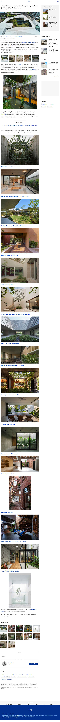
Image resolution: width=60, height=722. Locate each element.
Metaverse (50, 106)
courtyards (24, 42)
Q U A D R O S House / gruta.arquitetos (10, 167)
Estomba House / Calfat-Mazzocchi (9, 454)
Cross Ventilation (29, 674)
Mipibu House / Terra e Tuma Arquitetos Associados (13, 542)
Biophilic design (4, 114)
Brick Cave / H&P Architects (8, 474)
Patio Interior (31, 676)
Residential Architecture (22, 676)
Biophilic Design (20, 674)
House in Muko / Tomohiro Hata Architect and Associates (15, 196)
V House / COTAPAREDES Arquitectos (10, 571)
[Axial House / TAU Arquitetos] (45, 11)
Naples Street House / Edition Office (10, 255)
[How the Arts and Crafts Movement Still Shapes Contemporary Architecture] (44, 72)
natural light (19, 64)
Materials (44, 106)
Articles (8, 674)
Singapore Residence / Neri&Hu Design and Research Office (15, 314)
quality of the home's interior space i (14, 46)
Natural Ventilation (5, 676)
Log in (58, 1)
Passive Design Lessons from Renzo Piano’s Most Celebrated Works (53, 50)
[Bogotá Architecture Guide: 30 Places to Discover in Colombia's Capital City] (45, 24)
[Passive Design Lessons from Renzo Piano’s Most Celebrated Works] (44, 51)
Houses (3, 679)
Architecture (9, 679)
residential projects (31, 42)
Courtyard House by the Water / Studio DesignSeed (13, 226)
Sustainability (44, 104)
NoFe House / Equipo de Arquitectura (10, 343)
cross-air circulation (34, 69)
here (13, 38)
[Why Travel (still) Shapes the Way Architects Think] (44, 65)
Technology (52, 104)
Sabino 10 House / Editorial (7, 285)
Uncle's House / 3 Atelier (7, 512)
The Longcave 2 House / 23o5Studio (10, 395)
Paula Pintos (11, 663)
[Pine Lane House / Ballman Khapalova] (45, 17)
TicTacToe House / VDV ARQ (8, 424)
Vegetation (13, 676)
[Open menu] (1, 1)
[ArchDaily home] (29, 1)
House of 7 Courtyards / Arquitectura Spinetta (12, 365)
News (3, 674)
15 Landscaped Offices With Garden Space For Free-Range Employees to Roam (20, 125)
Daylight (13, 674)
